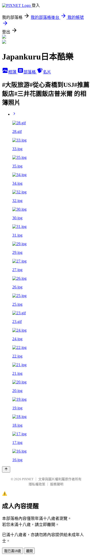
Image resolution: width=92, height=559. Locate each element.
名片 (47, 72)
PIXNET (27, 479)
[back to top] (6, 469)
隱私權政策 (37, 484)
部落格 (30, 72)
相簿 (12, 72)
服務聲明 (56, 484)
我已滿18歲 (12, 551)
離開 (29, 551)
